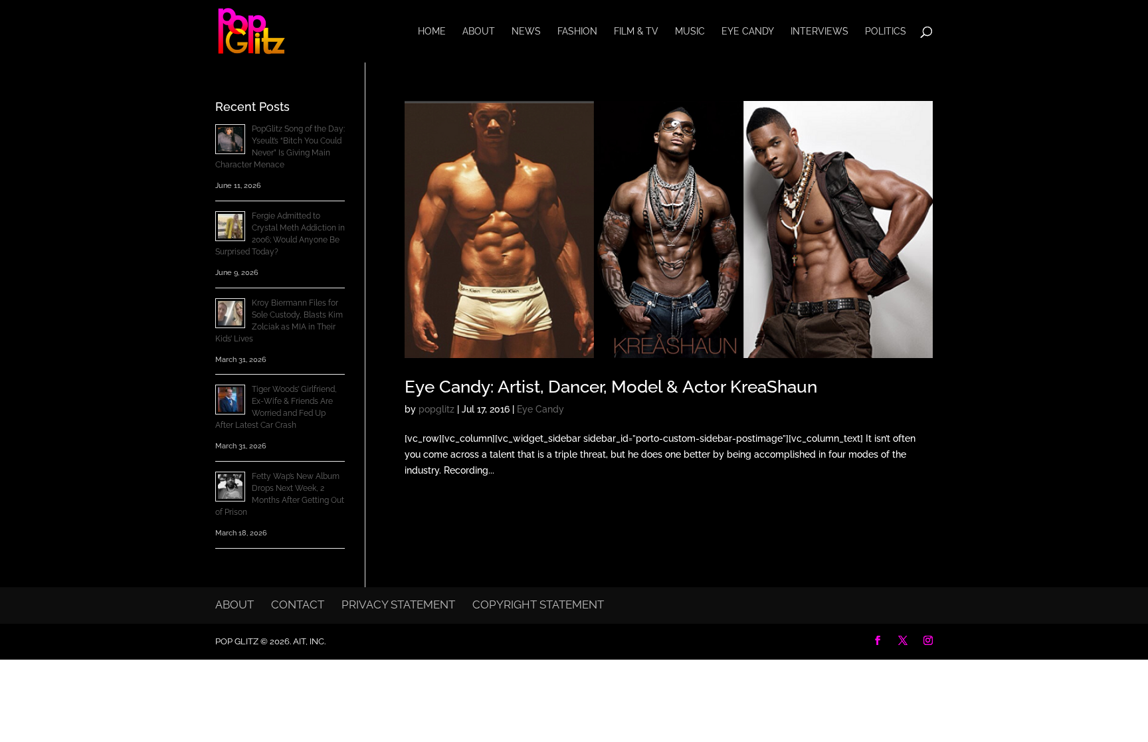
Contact (297, 604)
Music (690, 32)
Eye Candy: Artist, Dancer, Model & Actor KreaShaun (611, 387)
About (478, 32)
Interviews (819, 32)
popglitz (436, 409)
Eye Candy (747, 32)
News (526, 32)
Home (432, 32)
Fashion (577, 32)
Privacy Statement (398, 604)
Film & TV (636, 32)
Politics (885, 32)
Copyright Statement (538, 604)
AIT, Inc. (308, 641)
